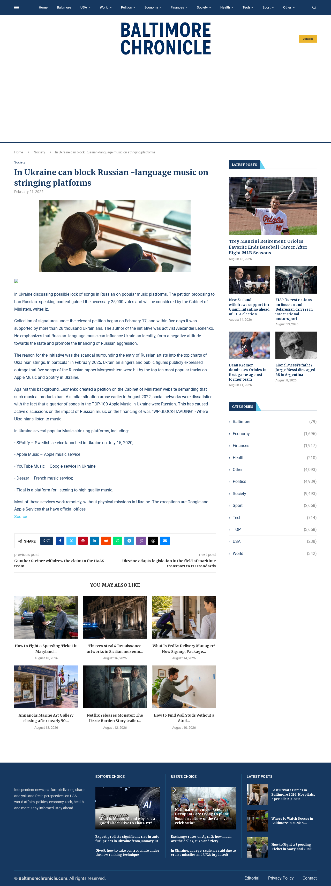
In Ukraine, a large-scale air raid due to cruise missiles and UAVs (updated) (203, 853)
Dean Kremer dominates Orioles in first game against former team (247, 372)
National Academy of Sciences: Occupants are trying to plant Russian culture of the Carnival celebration (202, 816)
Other (287, 7)
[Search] (314, 8)
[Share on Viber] (141, 541)
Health (225, 7)
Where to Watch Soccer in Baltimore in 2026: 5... (292, 821)
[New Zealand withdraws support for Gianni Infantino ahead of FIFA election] (249, 280)
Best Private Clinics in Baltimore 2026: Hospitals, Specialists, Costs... (293, 794)
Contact (308, 39)
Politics (126, 7)
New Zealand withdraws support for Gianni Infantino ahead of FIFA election (249, 307)
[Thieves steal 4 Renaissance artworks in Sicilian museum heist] (115, 617)
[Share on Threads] (153, 541)
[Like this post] (48, 541)
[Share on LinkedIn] (94, 541)
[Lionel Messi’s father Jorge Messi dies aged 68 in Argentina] (296, 345)
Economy (151, 7)
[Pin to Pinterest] (83, 541)
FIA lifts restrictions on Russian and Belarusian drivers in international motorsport (294, 309)
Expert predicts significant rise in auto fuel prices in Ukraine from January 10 (127, 839)
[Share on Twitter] (71, 541)
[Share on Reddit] (106, 541)
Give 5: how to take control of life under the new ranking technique (127, 853)
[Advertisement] (165, 98)
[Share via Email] (165, 541)
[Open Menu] (16, 7)
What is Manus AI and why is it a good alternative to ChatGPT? (127, 821)
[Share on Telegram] (129, 541)
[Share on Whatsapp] (117, 541)
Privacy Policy (281, 878)
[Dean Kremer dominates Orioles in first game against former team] (249, 345)
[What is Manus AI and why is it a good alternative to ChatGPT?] (128, 808)
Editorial (251, 878)
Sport (266, 7)
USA (83, 7)
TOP (275, 529)
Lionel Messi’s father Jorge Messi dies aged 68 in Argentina (295, 370)
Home (43, 7)
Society (202, 7)
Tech (246, 7)
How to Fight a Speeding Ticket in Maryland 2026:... (293, 847)
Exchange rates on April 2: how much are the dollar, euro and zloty (201, 839)
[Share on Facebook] (60, 541)
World (104, 7)
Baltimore (64, 7)
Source (20, 516)
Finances (177, 7)
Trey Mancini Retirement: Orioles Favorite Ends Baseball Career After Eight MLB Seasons (268, 247)
